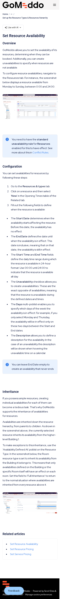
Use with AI (13, 27)
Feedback (14, 590)
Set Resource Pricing (22, 549)
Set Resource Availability (24, 544)
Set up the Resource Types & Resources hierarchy (25, 18)
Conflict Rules (40, 152)
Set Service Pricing (20, 554)
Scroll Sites (49, 591)
